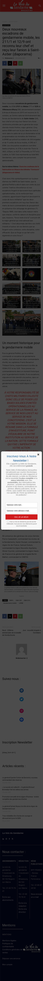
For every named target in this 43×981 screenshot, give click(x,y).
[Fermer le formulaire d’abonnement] (38, 455)
